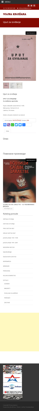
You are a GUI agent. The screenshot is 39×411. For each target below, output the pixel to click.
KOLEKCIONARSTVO (9, 275)
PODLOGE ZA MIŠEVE (11, 293)
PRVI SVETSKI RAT (8, 228)
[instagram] (34, 6)
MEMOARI (6, 266)
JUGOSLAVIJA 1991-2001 (10, 242)
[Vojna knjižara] (13, 13)
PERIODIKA (6, 271)
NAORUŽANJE (16, 120)
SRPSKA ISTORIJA (8, 219)
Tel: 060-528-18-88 (10, 8)
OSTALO (5, 280)
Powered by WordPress (9, 407)
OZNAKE (7, 284)
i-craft (22, 407)
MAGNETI (7, 288)
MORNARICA (7, 261)
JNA (28, 120)
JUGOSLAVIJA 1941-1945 (10, 238)
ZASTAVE (7, 302)
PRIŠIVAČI (7, 298)
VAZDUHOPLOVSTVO (9, 257)
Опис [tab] (7, 131)
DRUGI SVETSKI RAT (9, 233)
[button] (32, 37)
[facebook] (28, 6)
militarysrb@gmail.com (25, 8)
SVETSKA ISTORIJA (8, 224)
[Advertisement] (19, 332)
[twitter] (31, 6)
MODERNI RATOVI (8, 247)
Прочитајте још (8, 208)
